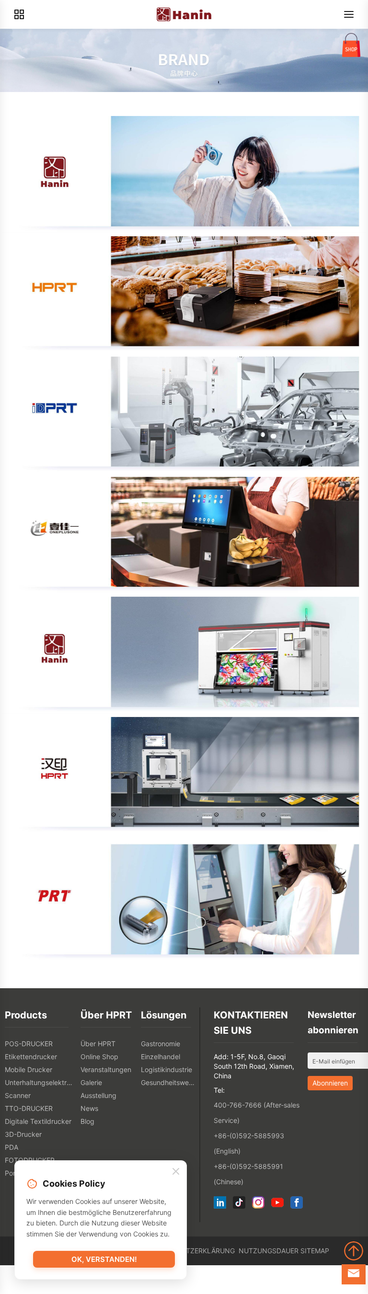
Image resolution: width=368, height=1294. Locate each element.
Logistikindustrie (166, 1069)
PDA (11, 1147)
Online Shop (99, 1056)
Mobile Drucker (28, 1069)
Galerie (91, 1082)
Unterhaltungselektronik (40, 1082)
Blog (87, 1121)
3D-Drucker (23, 1134)
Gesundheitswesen (168, 1082)
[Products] (19, 14)
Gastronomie (160, 1044)
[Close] (176, 1172)
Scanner (18, 1095)
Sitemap (314, 1251)
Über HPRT (97, 1044)
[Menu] (349, 14)
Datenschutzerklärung (190, 1251)
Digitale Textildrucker (38, 1121)
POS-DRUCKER (29, 1044)
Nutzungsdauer (269, 1251)
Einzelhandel (160, 1056)
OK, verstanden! (104, 1259)
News (89, 1108)
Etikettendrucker (31, 1056)
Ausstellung (98, 1095)
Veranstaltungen (105, 1069)
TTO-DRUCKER (29, 1108)
